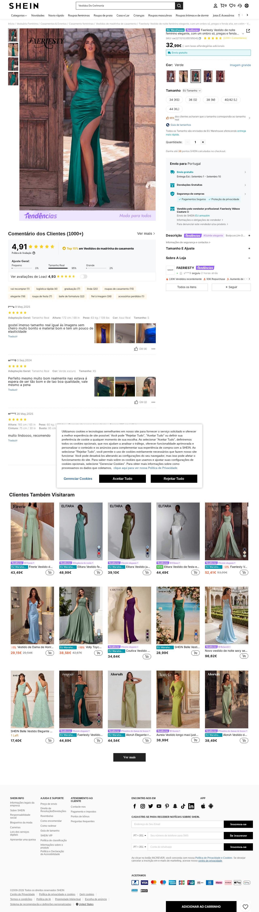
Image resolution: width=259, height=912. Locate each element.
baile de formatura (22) (71, 296)
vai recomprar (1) (20, 288)
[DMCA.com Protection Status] (144, 890)
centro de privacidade (210, 860)
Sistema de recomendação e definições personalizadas (40, 904)
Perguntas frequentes (82, 821)
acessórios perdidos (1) (131, 296)
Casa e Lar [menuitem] (123, 15)
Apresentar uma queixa (23, 839)
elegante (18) (18, 296)
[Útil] (136, 348)
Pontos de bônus (80, 816)
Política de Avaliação (21, 253)
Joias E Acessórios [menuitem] (223, 15)
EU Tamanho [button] (190, 90)
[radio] (171, 76)
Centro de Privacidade (22, 894)
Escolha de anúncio (96, 899)
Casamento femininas (81, 23)
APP (202, 798)
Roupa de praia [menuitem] (103, 15)
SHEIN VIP (46, 835)
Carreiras (15, 827)
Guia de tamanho (49, 830)
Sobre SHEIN (17, 810)
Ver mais (129, 757)
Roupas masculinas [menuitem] (160, 15)
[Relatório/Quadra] (153, 348)
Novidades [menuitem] (37, 15)
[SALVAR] (245, 906)
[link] (223, 5)
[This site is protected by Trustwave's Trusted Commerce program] (135, 890)
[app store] (203, 808)
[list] (164, 806)
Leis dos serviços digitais (19, 833)
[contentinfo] (192, 882)
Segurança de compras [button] (190, 193)
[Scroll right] (247, 15)
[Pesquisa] (179, 6)
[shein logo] (23, 5)
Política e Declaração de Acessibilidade (52, 853)
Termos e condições (21, 899)
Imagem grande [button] (240, 65)
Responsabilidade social (20, 816)
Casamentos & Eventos (53, 23)
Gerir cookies (87, 894)
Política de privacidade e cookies (57, 894)
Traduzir (12, 336)
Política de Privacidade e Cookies (213, 857)
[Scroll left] (242, 15)
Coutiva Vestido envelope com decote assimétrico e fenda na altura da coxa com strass (129, 650)
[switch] (83, 276)
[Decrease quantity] (187, 142)
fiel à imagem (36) (101, 296)
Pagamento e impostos (83, 811)
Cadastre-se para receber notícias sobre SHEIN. (166, 817)
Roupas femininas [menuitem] (79, 15)
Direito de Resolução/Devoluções (53, 810)
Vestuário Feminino (27, 23)
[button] (239, 5)
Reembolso (46, 816)
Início (11, 23)
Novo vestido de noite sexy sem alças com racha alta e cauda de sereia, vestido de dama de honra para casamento (226, 650)
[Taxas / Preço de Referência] (183, 46)
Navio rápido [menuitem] (56, 15)
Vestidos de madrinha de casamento (116, 23)
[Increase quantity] (203, 142)
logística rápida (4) (46, 288)
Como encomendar (51, 821)
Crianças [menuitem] (139, 15)
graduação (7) (72, 288)
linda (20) (92, 288)
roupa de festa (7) (42, 296)
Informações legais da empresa (22, 804)
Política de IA (43, 899)
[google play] (211, 808)
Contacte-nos (78, 806)
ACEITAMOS (139, 875)
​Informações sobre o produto (51, 846)
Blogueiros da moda (21, 822)
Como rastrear (48, 825)
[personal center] (215, 5)
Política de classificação (53, 840)
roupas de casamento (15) (119, 288)
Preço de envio (48, 804)
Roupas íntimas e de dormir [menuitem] (192, 15)
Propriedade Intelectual (68, 899)
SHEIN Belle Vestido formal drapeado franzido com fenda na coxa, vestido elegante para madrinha (178, 647)
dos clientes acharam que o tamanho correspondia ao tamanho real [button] (208, 118)
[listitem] (32, 541)
